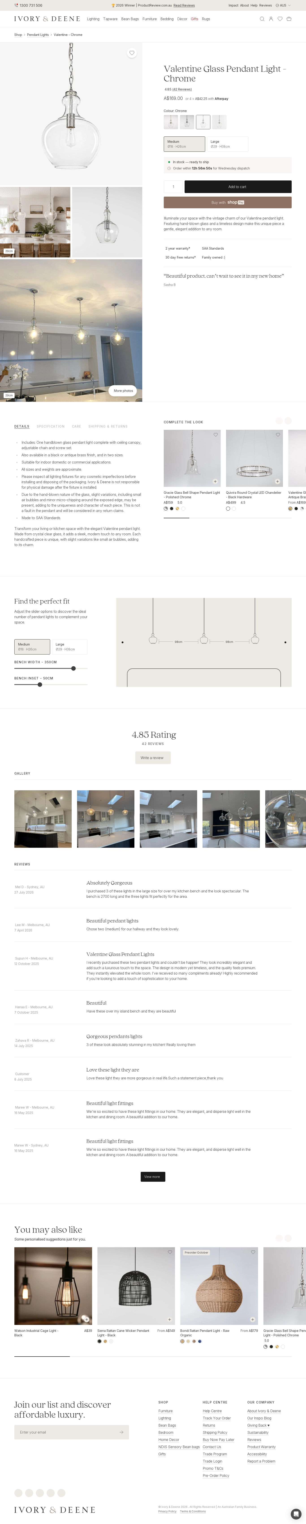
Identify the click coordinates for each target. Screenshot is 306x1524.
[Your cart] (289, 19)
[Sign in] (271, 19)
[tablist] (78, 426)
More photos (123, 391)
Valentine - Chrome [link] (68, 35)
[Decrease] (165, 186)
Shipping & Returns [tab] (108, 426)
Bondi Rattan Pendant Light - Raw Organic (204, 1333)
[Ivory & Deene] (81, 1509)
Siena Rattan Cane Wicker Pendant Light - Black (123, 1333)
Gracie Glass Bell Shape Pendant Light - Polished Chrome (192, 495)
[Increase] (181, 186)
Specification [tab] (51, 426)
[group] (228, 144)
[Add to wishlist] (215, 435)
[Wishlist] (280, 19)
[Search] (262, 19)
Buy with (227, 203)
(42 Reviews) (182, 89)
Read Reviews (184, 5)
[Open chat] (296, 1514)
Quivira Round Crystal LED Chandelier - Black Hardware (253, 495)
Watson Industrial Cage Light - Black (36, 1333)
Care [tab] (76, 426)
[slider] (73, 668)
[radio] (184, 144)
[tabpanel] (78, 493)
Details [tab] (22, 426)
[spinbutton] (173, 186)
